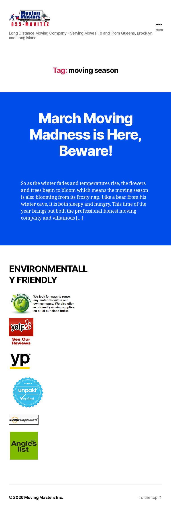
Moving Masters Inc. (43, 497)
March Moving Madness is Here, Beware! (85, 134)
